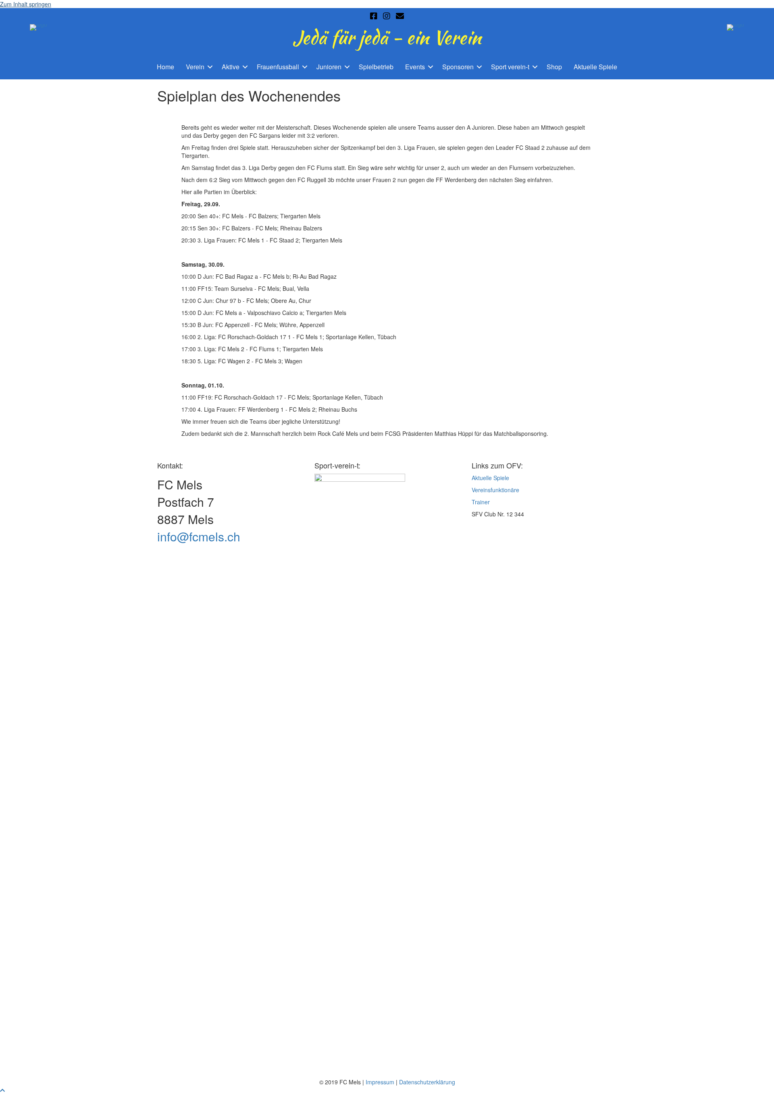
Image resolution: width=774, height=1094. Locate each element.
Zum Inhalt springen (25, 4)
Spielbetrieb (376, 66)
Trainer (481, 502)
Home (165, 66)
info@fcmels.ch (198, 536)
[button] (210, 67)
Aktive (230, 66)
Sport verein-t (510, 66)
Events (415, 66)
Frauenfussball (278, 66)
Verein (195, 66)
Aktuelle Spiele (595, 66)
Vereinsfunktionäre (495, 490)
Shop (554, 66)
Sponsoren (458, 66)
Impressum (380, 1082)
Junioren (328, 66)
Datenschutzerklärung (427, 1082)
